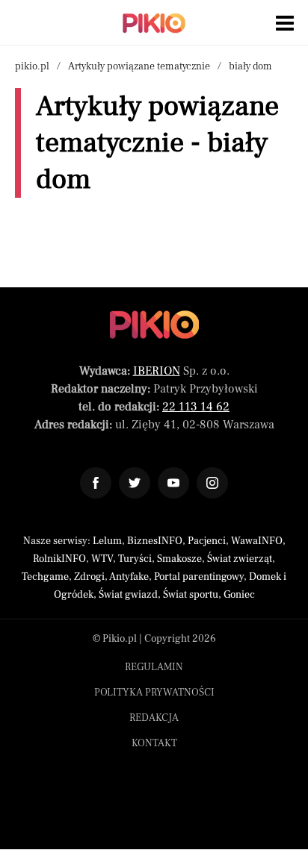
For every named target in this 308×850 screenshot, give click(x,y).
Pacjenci (207, 541)
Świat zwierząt (239, 559)
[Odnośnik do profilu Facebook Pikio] (95, 483)
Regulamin (154, 667)
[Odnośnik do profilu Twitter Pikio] (134, 483)
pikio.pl (32, 66)
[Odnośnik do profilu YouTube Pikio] (173, 483)
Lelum (107, 541)
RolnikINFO (59, 559)
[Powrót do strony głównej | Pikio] (154, 23)
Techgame (45, 577)
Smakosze (179, 559)
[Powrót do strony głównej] (154, 324)
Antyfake (129, 577)
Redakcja (154, 718)
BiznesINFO (154, 541)
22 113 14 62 (196, 406)
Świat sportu (190, 594)
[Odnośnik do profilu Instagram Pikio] (212, 483)
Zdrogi (89, 577)
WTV (102, 559)
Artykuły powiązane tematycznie (139, 66)
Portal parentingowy (199, 577)
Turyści (135, 559)
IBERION (156, 370)
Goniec (239, 594)
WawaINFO (257, 541)
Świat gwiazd (128, 594)
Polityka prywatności (154, 692)
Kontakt (154, 743)
